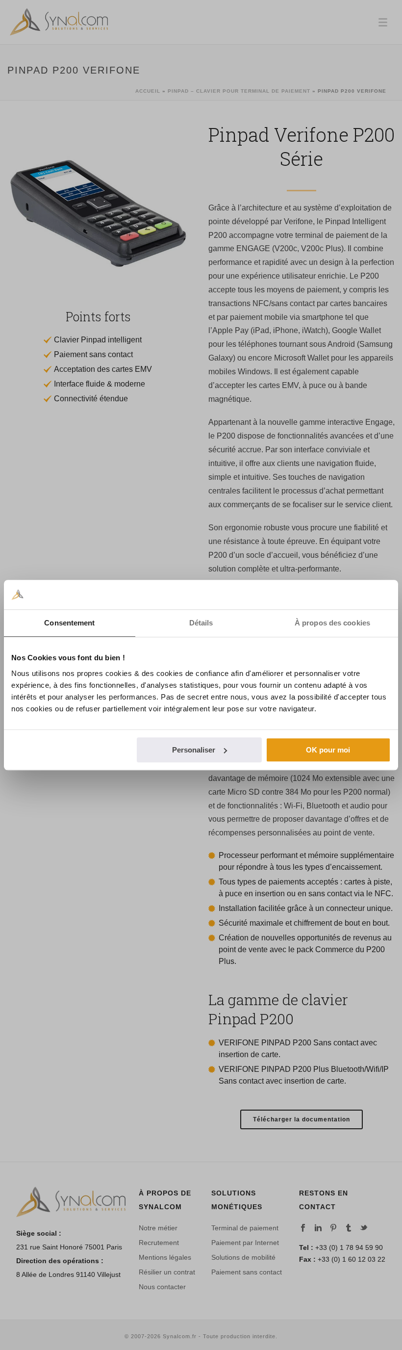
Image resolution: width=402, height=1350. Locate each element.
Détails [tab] (201, 623)
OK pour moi (328, 750)
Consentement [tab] (69, 623)
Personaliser (193, 750)
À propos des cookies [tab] (332, 623)
